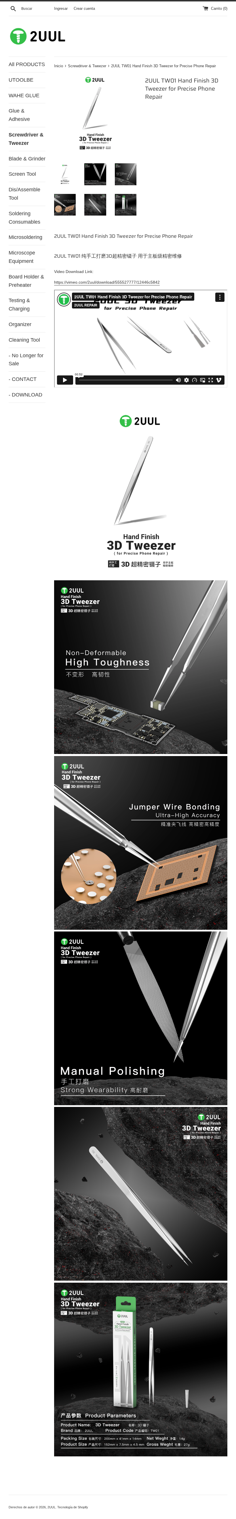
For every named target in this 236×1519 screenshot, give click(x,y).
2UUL (51, 1507)
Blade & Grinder (27, 159)
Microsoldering (25, 237)
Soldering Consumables (24, 218)
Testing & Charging (19, 305)
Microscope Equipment (22, 257)
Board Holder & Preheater (26, 281)
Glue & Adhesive (19, 115)
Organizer (20, 324)
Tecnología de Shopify (72, 1507)
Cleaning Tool (24, 340)
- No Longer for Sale (26, 360)
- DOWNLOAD (25, 395)
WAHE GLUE (24, 95)
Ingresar (61, 9)
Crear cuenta (84, 9)
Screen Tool (22, 174)
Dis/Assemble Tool (24, 194)
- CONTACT (23, 379)
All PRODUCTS (27, 64)
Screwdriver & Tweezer (26, 139)
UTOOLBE (21, 80)
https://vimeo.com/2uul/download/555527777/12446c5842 (107, 282)
